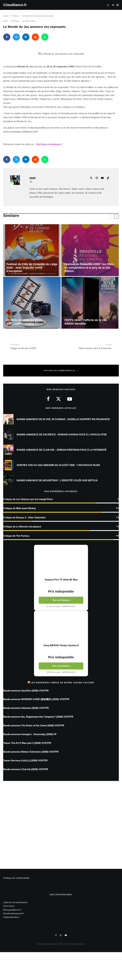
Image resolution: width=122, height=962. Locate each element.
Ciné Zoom (8, 906)
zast (5, 21)
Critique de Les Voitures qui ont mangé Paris (28, 499)
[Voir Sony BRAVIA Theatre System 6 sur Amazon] (61, 627)
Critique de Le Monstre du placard (22, 526)
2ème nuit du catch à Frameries (95, 346)
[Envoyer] (35, 37)
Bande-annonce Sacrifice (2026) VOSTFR (26, 690)
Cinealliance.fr (15, 5)
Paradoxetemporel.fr (13, 913)
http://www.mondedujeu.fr (49, 144)
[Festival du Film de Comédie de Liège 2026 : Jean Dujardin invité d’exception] (32, 250)
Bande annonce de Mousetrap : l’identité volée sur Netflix (57, 480)
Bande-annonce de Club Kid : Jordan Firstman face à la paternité (61, 449)
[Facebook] (56, 935)
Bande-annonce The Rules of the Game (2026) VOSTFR (33, 725)
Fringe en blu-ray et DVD (23, 346)
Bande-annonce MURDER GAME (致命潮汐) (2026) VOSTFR (36, 699)
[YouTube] (65, 935)
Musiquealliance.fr (12, 909)
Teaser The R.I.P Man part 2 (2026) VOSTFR (27, 743)
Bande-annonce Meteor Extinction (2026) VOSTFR (31, 751)
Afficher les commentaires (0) (59, 371)
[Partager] (6, 37)
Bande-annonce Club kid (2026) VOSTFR (25, 769)
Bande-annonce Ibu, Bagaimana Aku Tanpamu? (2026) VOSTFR (38, 716)
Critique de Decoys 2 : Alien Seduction (24, 517)
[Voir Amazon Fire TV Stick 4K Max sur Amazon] (61, 561)
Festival (15, 21)
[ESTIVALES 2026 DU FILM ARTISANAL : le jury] (32, 303)
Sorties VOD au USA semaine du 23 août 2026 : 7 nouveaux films (58, 465)
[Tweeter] (16, 37)
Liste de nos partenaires (15, 902)
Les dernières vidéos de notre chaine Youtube (62, 683)
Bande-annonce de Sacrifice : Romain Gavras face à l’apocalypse (62, 434)
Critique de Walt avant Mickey (19, 508)
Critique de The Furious (16, 535)
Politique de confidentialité (16, 878)
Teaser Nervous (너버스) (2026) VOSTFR (25, 760)
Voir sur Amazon (61, 600)
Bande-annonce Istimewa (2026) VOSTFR (26, 708)
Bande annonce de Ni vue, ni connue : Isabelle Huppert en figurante (63, 419)
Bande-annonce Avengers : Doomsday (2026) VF (30, 734)
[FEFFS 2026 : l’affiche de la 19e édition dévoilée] (90, 303)
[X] (60, 935)
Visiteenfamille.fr (11, 917)
